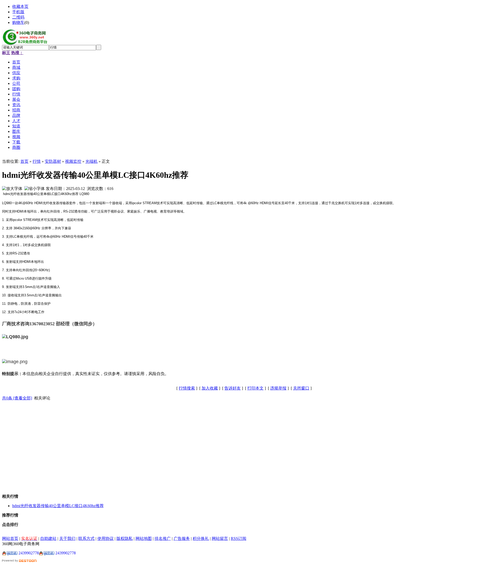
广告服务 (182, 538)
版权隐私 (124, 538)
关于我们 (67, 538)
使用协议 (105, 538)
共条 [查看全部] (17, 398)
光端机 (91, 161)
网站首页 (10, 538)
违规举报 (278, 388)
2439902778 (28, 553)
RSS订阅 (238, 538)
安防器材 (53, 161)
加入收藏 (210, 388)
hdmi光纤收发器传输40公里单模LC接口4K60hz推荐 (58, 506)
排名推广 (163, 538)
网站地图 (143, 538)
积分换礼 (201, 538)
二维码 (18, 17)
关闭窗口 (301, 388)
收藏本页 (20, 6)
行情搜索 (187, 388)
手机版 (18, 12)
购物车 (18, 22)
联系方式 (86, 538)
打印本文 (255, 388)
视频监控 (73, 161)
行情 (37, 161)
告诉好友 (232, 388)
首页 (24, 161)
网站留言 (220, 538)
